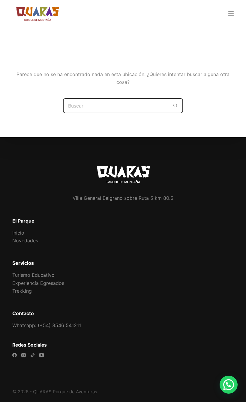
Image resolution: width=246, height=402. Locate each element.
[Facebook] (14, 355)
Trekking (22, 291)
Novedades (25, 241)
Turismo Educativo (33, 275)
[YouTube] (41, 355)
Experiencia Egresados (38, 283)
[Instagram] (23, 355)
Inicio (18, 233)
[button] (229, 385)
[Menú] (231, 13)
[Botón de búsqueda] (175, 105)
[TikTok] (32, 355)
